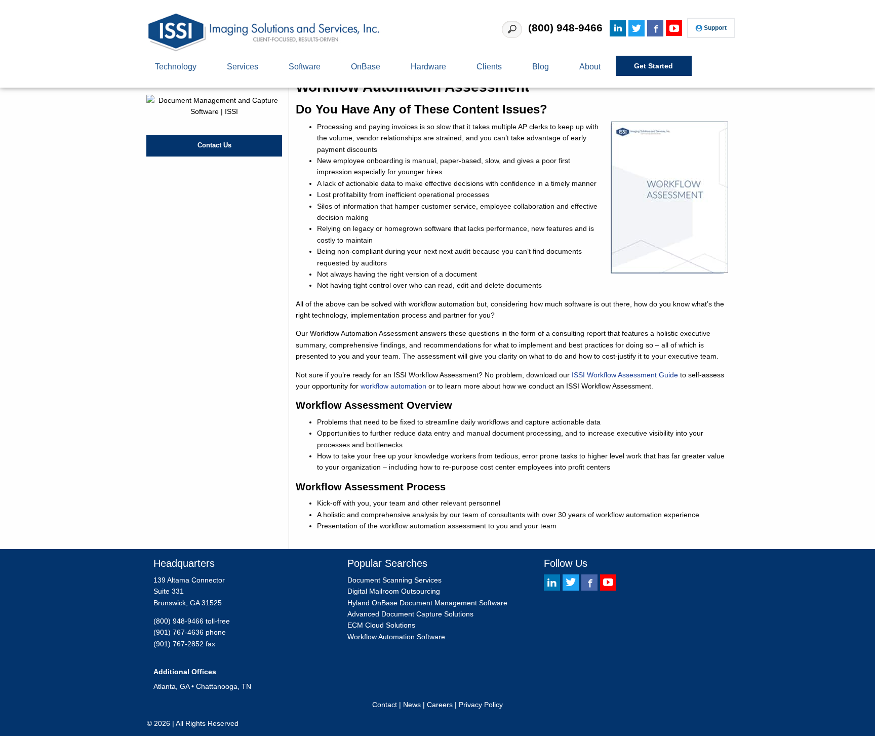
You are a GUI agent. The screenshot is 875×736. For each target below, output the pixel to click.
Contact (384, 705)
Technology (175, 66)
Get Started (653, 66)
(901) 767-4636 (178, 632)
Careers (440, 705)
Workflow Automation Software (396, 637)
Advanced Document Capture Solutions (410, 614)
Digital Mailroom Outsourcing (393, 591)
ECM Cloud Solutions (381, 625)
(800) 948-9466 (565, 27)
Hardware (428, 66)
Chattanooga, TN (223, 686)
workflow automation (393, 386)
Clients (489, 66)
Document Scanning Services (394, 580)
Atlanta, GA (171, 686)
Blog (540, 66)
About (590, 66)
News (412, 705)
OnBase (365, 66)
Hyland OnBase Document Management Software (427, 603)
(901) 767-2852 (178, 644)
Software (305, 66)
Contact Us (214, 145)
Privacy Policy (481, 705)
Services (242, 66)
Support (715, 27)
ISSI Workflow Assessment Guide (625, 375)
